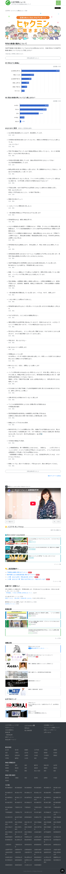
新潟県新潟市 (8, 839)
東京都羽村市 (28, 797)
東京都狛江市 (28, 792)
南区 (55, 771)
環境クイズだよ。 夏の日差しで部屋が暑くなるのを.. (18, 598)
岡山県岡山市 (28, 857)
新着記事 (7, 732)
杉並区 (55, 752)
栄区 (26, 768)
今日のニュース (9, 727)
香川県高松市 (8, 860)
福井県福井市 (47, 837)
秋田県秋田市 (57, 832)
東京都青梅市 (28, 787)
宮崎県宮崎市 (8, 865)
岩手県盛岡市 (47, 832)
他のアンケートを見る (54, 476)
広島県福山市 (18, 857)
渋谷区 (36, 752)
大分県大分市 (28, 865)
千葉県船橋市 (8, 812)
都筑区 (45, 768)
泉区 (26, 765)
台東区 (26, 755)
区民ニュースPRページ (50, 730)
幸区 (26, 778)
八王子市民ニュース (18, 2)
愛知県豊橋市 (37, 839)
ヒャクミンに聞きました (17, 10)
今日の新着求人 (9, 730)
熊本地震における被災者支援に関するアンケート (23, 574)
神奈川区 (46, 765)
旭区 (16, 765)
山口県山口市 (47, 857)
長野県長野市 (28, 844)
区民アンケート (9, 737)
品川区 (26, 752)
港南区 (7, 768)
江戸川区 (36, 750)
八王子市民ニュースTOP (12, 725)
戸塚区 (7, 771)
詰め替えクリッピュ (10, 603)
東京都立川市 (37, 792)
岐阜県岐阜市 (57, 839)
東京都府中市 (18, 802)
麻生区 (7, 778)
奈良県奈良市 (47, 849)
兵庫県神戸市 (18, 849)
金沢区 (55, 765)
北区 (6, 752)
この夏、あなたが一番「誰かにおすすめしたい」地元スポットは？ (28, 579)
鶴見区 (55, 768)
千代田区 (46, 755)
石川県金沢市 (57, 837)
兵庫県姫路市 (28, 849)
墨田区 (7, 755)
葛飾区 (55, 750)
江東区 (17, 752)
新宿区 (45, 752)
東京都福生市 (28, 802)
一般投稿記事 (8, 735)
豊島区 (55, 755)
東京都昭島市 (8, 787)
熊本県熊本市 (57, 860)
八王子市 (7, 10)
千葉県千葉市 (47, 807)
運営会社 (27, 728)
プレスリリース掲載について (52, 727)
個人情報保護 (28, 730)
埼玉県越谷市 (47, 812)
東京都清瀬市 (37, 787)
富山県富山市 (18, 839)
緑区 (45, 771)
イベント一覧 (57, 564)
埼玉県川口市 (28, 812)
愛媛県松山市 (57, 857)
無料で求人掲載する (56, 530)
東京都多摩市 (47, 792)
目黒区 (45, 758)
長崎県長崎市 (18, 865)
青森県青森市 (8, 837)
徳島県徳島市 (18, 860)
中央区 (36, 755)
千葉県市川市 (18, 807)
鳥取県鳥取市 (37, 857)
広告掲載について (49, 725)
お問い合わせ (47, 732)
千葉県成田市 (57, 807)
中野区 (7, 758)
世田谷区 (17, 755)
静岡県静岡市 (37, 844)
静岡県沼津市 (47, 844)
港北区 (17, 768)
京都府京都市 (37, 849)
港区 (35, 758)
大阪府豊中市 (28, 852)
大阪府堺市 (18, 852)
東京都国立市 (47, 787)
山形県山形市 (37, 837)
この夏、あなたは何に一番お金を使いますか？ (22, 577)
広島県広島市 (8, 857)
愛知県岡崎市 (28, 839)
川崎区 (17, 778)
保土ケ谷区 (37, 771)
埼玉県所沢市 (8, 817)
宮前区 (7, 780)
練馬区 (17, 758)
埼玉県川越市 (37, 812)
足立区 (7, 750)
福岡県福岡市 (37, 860)
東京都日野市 (8, 802)
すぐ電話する (9, 521)
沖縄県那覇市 (37, 865)
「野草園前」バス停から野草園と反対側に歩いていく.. (19, 592)
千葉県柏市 (28, 807)
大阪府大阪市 (57, 849)
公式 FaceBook (29, 725)
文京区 (26, 758)
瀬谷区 (36, 768)
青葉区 (7, 765)
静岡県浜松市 (57, 844)
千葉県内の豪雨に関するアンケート (19, 572)
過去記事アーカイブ (10, 739)
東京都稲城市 (18, 787)
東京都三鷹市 (47, 802)
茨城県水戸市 (37, 817)
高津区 (36, 778)
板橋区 (26, 750)
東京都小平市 (18, 792)
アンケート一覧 (57, 581)
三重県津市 (8, 844)
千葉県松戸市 (18, 812)
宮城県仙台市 (28, 837)
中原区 (55, 778)
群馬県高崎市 (28, 817)
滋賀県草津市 (47, 852)
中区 (16, 771)
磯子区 (36, 765)
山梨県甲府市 (8, 849)
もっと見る (58, 638)
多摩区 (45, 778)
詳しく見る (57, 521)
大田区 (45, 750)
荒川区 (17, 750)
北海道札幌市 (37, 832)
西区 (26, 771)
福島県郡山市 (18, 837)
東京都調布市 (57, 792)
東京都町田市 (37, 802)
